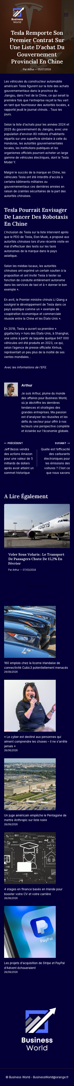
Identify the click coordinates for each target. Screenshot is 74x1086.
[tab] (30, 586)
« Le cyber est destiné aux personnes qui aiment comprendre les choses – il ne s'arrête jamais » (35, 741)
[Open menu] (67, 14)
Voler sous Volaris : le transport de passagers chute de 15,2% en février (36, 558)
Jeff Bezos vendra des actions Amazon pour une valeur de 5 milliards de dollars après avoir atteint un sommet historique (19, 458)
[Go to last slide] (9, 543)
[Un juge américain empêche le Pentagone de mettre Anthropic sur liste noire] (37, 784)
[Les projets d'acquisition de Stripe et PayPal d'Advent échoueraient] (37, 932)
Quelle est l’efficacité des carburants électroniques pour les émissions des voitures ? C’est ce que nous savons (55, 458)
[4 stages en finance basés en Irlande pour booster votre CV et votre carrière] (37, 858)
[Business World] (17, 15)
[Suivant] (64, 543)
